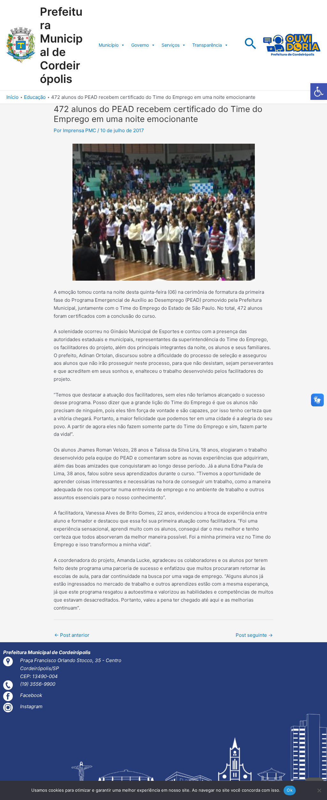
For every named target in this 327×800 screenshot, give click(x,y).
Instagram (31, 706)
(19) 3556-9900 (37, 684)
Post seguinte (254, 635)
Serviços (170, 45)
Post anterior (71, 635)
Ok (290, 790)
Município (108, 45)
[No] (319, 790)
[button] (318, 91)
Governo (140, 45)
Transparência (207, 45)
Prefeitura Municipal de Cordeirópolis (61, 45)
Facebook (31, 695)
